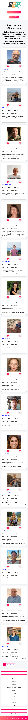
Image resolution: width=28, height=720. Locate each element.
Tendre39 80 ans (6, 184)
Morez (14, 679)
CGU (10, 718)
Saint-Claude (14, 676)
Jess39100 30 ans (7, 454)
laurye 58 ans (5, 646)
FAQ (6, 718)
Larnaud (14, 699)
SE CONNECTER (14, 16)
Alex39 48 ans (6, 569)
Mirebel (14, 711)
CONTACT (24, 718)
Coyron (14, 708)
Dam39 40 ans (6, 415)
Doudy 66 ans (5, 608)
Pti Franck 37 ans (6, 492)
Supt (14, 705)
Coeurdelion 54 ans (7, 69)
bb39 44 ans (5, 146)
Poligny (14, 681)
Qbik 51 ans (5, 107)
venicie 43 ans (6, 261)
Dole (14, 670)
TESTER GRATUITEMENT (14, 12)
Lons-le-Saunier (14, 673)
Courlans (14, 696)
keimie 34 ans (5, 531)
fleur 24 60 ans (6, 223)
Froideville (14, 714)
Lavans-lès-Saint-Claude (14, 687)
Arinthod (14, 693)
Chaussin (14, 690)
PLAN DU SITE (16, 718)
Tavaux (14, 684)
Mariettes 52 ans (6, 377)
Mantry (14, 702)
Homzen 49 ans (6, 338)
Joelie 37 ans (5, 300)
